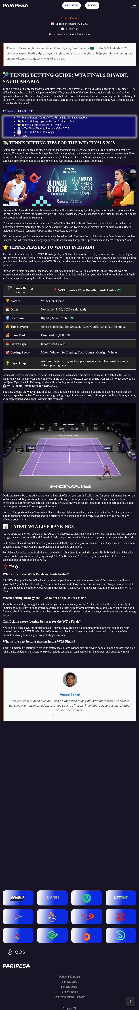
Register (71, 5)
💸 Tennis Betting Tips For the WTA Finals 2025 (45, 121)
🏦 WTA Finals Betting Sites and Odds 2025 (43, 128)
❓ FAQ (22, 135)
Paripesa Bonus (69, 991)
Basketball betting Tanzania (69, 996)
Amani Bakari (69, 18)
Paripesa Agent (69, 986)
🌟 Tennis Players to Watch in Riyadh (39, 124)
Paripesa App (69, 981)
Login (92, 5)
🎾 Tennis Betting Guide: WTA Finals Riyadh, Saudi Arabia (52, 117)
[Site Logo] (15, 5)
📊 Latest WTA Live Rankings (35, 132)
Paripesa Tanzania (69, 976)
